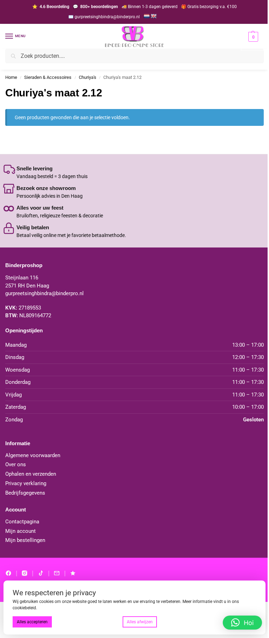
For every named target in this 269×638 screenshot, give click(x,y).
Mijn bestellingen (25, 540)
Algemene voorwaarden (32, 456)
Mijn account (20, 531)
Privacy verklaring (25, 484)
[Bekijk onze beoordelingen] (73, 573)
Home (11, 77)
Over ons (15, 465)
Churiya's (87, 77)
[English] (153, 16)
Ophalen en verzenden (30, 474)
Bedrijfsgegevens (25, 493)
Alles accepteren (32, 621)
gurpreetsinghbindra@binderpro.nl (44, 293)
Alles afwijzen (140, 621)
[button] (252, 41)
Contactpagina (22, 522)
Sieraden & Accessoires (47, 77)
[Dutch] (146, 16)
